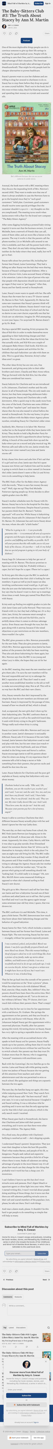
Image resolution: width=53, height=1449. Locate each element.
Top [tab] (4, 1328)
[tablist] (12, 1296)
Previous (9, 1280)
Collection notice (43, 1431)
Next (45, 1280)
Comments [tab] (7, 1297)
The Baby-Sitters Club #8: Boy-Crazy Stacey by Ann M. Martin (18, 1354)
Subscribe (39, 3)
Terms (32, 1431)
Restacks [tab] (18, 1297)
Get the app (39, 1437)
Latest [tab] (11, 1328)
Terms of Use (38, 1410)
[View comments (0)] (10, 33)
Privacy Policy (26, 1415)
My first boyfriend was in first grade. (17, 1340)
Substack (14, 1444)
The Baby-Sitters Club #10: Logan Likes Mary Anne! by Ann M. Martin (20, 1336)
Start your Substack (20, 1437)
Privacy (25, 1431)
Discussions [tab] (21, 1328)
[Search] (48, 1327)
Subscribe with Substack (28, 1405)
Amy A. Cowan (13, 25)
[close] (46, 1361)
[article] (26, 1340)
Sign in (48, 3)
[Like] (4, 33)
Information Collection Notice (31, 1413)
